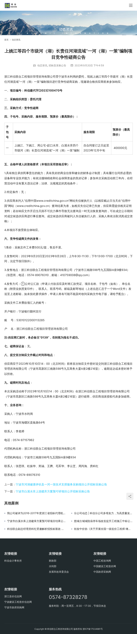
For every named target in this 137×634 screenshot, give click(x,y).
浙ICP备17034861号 (93, 629)
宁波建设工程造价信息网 (18, 601)
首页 (6, 39)
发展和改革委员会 (59, 571)
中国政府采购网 (102, 571)
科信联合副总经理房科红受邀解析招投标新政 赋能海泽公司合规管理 (36, 529)
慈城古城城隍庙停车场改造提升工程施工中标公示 (103, 521)
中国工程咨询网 (102, 560)
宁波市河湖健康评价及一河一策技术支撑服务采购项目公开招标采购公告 (61, 484)
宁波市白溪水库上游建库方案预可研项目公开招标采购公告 (53, 491)
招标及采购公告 (57, 65)
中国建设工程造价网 (104, 566)
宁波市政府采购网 (14, 607)
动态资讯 (42, 65)
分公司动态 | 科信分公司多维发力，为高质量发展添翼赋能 (103, 513)
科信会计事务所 (13, 560)
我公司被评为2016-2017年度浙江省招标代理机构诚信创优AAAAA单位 (36, 513)
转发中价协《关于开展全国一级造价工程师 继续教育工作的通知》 (103, 529)
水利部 (52, 566)
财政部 (52, 560)
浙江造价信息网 (13, 596)
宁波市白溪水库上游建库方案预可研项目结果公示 (36, 521)
